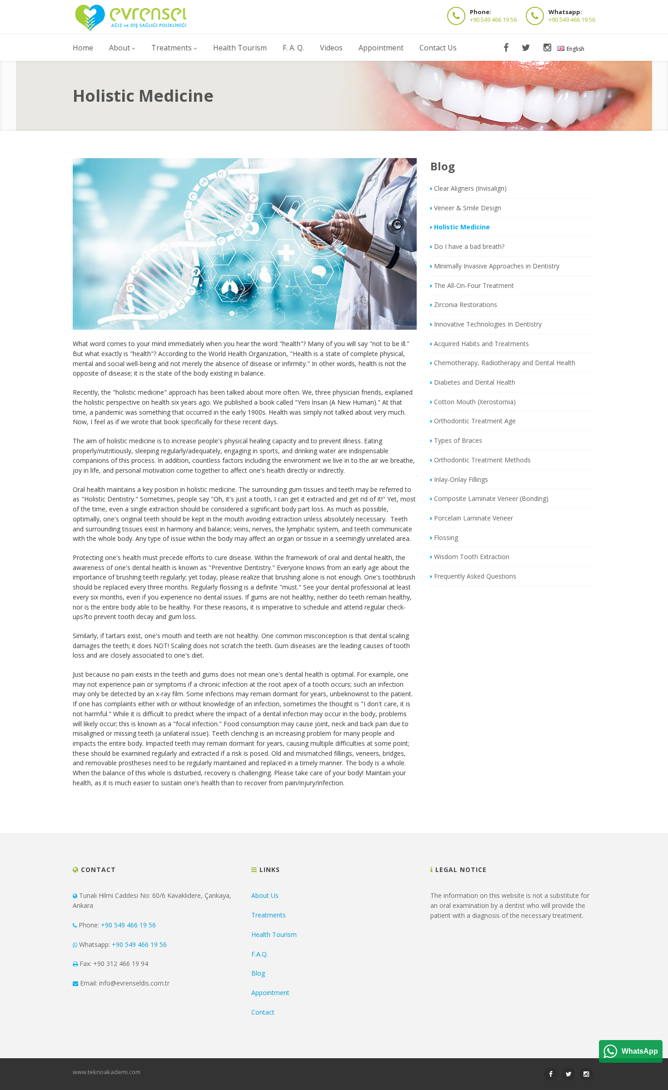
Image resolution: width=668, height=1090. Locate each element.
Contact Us (438, 48)
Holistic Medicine (462, 227)
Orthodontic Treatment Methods (482, 460)
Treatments (171, 48)
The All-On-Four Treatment (474, 285)
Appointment (381, 48)
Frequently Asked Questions (475, 576)
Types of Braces (458, 440)
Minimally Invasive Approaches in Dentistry (496, 266)
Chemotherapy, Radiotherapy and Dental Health (504, 362)
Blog (258, 973)
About (119, 48)
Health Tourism (240, 48)
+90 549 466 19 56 (493, 19)
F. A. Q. (293, 48)
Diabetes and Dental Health (474, 382)
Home (83, 48)
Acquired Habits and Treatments (481, 343)
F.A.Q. (259, 954)
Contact (262, 1012)
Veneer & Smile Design (467, 207)
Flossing (446, 537)
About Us (265, 895)
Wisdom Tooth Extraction (471, 556)
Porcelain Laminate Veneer (473, 518)
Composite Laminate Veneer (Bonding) (491, 498)
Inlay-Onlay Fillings (461, 479)
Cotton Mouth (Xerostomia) (475, 401)
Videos (331, 48)
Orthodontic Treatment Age (475, 420)
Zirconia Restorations (465, 304)
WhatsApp (640, 1051)
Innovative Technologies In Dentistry (488, 324)
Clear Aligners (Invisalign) (470, 188)
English (575, 49)
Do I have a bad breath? (469, 246)
